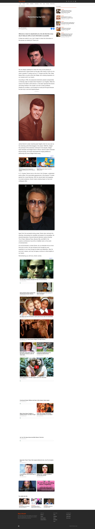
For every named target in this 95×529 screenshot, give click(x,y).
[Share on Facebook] (54, 29)
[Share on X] (51, 29)
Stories (62, 9)
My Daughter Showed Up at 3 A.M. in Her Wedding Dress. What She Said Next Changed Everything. (67, 35)
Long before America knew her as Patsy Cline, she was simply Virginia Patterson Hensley (66, 11)
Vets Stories (55, 519)
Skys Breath (22, 1)
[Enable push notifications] (71, 1)
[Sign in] (73, 1)
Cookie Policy (68, 516)
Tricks (54, 521)
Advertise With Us (43, 519)
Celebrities (55, 516)
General (62, 21)
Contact (42, 516)
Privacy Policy (68, 514)
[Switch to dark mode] (67, 1)
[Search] (69, 1)
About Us (42, 514)
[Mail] (19, 526)
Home (54, 514)
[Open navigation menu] (75, 1)
